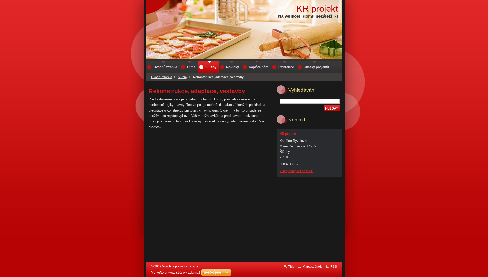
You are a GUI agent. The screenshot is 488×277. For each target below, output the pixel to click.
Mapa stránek (312, 266)
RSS (333, 266)
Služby (182, 77)
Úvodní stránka (161, 77)
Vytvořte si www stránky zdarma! (175, 272)
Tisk (291, 266)
